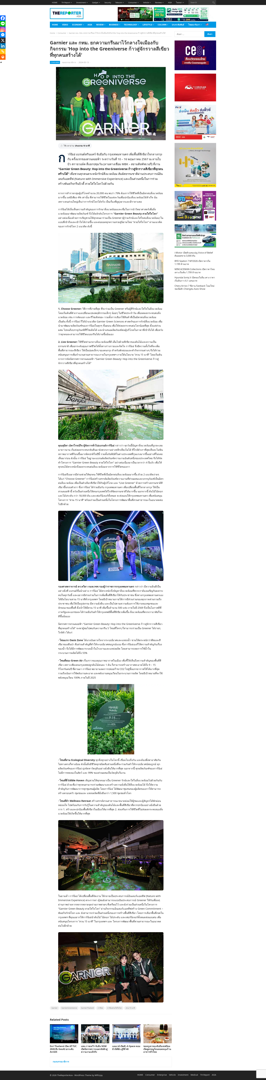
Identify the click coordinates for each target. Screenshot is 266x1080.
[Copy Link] (3, 51)
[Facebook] (3, 18)
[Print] (3, 57)
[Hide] (1, 62)
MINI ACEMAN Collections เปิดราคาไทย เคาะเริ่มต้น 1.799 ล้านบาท (195, 271)
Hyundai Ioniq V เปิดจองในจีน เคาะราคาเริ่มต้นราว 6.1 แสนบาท (195, 279)
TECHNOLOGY (130, 24)
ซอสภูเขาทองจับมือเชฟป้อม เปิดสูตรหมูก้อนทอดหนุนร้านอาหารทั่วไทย (157, 1049)
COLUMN (162, 24)
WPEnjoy (99, 1075)
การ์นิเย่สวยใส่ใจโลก (114, 1008)
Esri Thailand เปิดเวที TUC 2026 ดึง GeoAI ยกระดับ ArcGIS (63, 1049)
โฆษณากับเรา (194, 24)
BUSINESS (113, 24)
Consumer (132, 2)
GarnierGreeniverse (69, 1008)
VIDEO (65, 24)
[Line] (3, 23)
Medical (194, 1074)
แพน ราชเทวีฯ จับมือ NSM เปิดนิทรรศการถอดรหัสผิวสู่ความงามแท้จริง (94, 1049)
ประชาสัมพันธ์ (178, 24)
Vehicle (146, 2)
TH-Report (66, 2)
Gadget (95, 2)
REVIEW (100, 24)
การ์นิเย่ (100, 1008)
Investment (81, 2)
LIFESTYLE (147, 24)
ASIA (170, 2)
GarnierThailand (87, 1008)
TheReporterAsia (65, 1075)
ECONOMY (77, 24)
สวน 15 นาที (130, 1008)
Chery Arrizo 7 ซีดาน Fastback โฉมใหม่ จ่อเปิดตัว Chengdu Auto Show (194, 287)
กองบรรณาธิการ (69, 62)
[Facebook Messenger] (3, 35)
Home (52, 33)
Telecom (118, 2)
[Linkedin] (3, 46)
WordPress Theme (82, 1075)
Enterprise (162, 1074)
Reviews (158, 2)
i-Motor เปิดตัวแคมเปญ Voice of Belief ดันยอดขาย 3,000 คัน (194, 254)
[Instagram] (3, 29)
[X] (3, 40)
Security (107, 2)
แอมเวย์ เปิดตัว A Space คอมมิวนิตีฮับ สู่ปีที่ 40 (126, 1048)
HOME (54, 2)
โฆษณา (179, 2)
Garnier (54, 1008)
